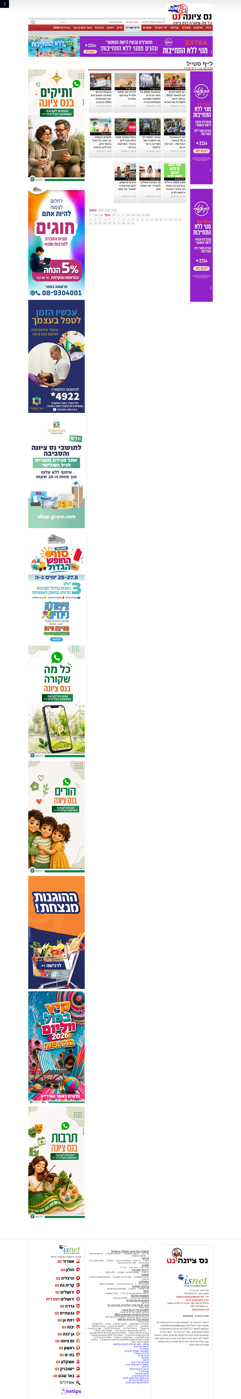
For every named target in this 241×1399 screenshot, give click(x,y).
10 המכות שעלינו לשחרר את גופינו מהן (150, 186)
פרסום (145, 1360)
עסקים (133, 1288)
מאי (114, 215)
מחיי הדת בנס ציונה (126, 1263)
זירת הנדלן (132, 1326)
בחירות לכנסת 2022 (139, 1333)
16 (161, 219)
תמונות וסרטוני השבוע (128, 1272)
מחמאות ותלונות (140, 1295)
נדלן (119, 27)
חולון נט (145, 1357)
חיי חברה (161, 27)
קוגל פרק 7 (144, 1371)
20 (180, 219)
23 (100, 223)
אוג (128, 215)
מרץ (100, 215)
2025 (107, 210)
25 (109, 223)
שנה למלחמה (142, 1337)
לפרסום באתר (115, 22)
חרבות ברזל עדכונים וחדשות (133, 1319)
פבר (95, 215)
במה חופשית (112, 1293)
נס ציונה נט (205, 68)
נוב (143, 215)
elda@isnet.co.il (200, 1309)
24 (104, 223)
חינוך (146, 1260)
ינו (91, 215)
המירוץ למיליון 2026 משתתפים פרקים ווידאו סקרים (125, 1339)
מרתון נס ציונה (142, 1373)
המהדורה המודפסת (139, 1324)
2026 (114, 210)
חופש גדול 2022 (112, 1328)
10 (133, 219)
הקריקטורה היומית (123, 1337)
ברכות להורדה (130, 1328)
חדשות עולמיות (139, 1256)
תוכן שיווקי (144, 1288)
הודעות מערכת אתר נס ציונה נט (130, 1330)
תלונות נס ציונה (120, 1298)
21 (90, 223)
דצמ (148, 215)
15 (156, 219)
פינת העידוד (143, 1321)
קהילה (174, 27)
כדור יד (123, 1267)
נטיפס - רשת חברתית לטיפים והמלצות (131, 1344)
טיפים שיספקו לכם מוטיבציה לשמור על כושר (127, 186)
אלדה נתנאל (173, 1303)
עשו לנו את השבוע (122, 1277)
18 (170, 219)
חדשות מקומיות (131, 1253)
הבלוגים (145, 1326)
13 (147, 219)
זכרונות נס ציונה (125, 1284)
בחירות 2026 (61, 27)
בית (208, 27)
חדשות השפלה (114, 1253)
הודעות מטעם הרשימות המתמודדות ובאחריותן (127, 1317)
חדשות (198, 27)
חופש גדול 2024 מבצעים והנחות (107, 1335)
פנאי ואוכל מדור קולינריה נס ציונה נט (128, 1305)
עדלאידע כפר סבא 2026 (137, 1382)
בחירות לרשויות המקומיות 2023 (131, 1314)
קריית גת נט (143, 1355)
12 (142, 219)
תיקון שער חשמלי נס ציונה (136, 1351)
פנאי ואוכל (144, 1307)
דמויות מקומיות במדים (99, 1277)
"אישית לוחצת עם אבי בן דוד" (135, 1293)
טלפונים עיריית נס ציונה (135, 1309)
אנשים (147, 27)
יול (123, 215)
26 (114, 223)
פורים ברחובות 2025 (139, 1369)
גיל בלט (145, 1366)
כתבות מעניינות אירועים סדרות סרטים (108, 1333)
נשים (108, 1324)
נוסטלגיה (144, 1281)
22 (95, 223)
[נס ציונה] (189, 24)
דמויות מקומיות (141, 1277)
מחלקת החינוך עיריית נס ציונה (134, 1312)
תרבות (99, 27)
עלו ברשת (110, 1272)
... (135, 102)
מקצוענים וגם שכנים (116, 1288)
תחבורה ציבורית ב (103, 1337)
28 (123, 223)
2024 (101, 210)
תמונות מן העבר (106, 1284)
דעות (110, 27)
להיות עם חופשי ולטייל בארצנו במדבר (126, 95)
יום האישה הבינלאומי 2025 (136, 1378)
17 (166, 219)
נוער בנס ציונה (82, 27)
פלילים (146, 1253)
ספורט (186, 27)
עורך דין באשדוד (141, 1353)
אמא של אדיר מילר (140, 1362)
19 (175, 219)
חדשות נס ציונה (116, 1326)
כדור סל (134, 1267)
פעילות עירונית (123, 1260)
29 (128, 223)
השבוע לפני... (142, 1284)
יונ (119, 215)
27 (118, 223)
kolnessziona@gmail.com (190, 1296)
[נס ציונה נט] (187, 1267)
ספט (133, 215)
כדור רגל (145, 1267)
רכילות (146, 1272)
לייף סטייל (133, 27)
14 (151, 219)
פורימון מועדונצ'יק (140, 1376)
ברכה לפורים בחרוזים (139, 1380)
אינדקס (145, 1302)
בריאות (137, 1260)
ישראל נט (144, 1348)
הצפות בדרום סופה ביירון (137, 1364)
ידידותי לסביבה (140, 1270)
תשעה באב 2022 (104, 1330)
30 (133, 223)
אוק (138, 215)
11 (138, 219)
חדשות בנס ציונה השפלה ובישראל (130, 1251)
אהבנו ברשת (120, 1324)
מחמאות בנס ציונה (139, 1298)
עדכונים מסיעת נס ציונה (137, 1335)
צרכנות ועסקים (140, 1286)
